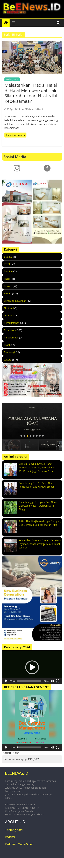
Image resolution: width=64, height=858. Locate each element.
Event (7, 264)
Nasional (9, 308)
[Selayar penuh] (57, 681)
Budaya (8, 256)
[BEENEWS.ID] (6, 23)
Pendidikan (10, 330)
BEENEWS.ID (16, 773)
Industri (8, 286)
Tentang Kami (14, 830)
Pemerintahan (11, 322)
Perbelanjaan (11, 337)
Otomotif (9, 315)
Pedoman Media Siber (19, 844)
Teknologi (9, 352)
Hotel (7, 278)
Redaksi (10, 837)
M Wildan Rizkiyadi (34, 109)
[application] (32, 667)
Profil (7, 344)
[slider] (29, 681)
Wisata (7, 359)
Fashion (8, 271)
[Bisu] (52, 681)
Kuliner (7, 293)
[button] (21, 436)
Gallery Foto (12, 79)
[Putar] (6, 681)
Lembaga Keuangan (15, 300)
